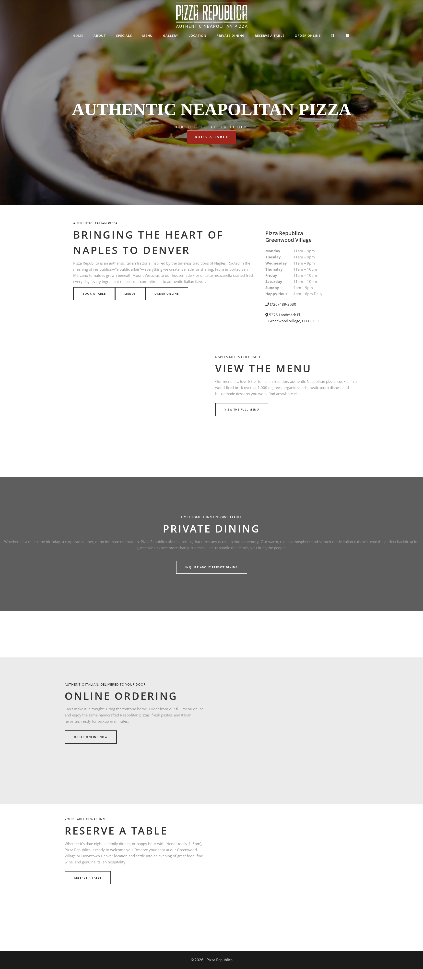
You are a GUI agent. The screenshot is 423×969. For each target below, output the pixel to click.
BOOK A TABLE (212, 137)
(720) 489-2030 (282, 304)
